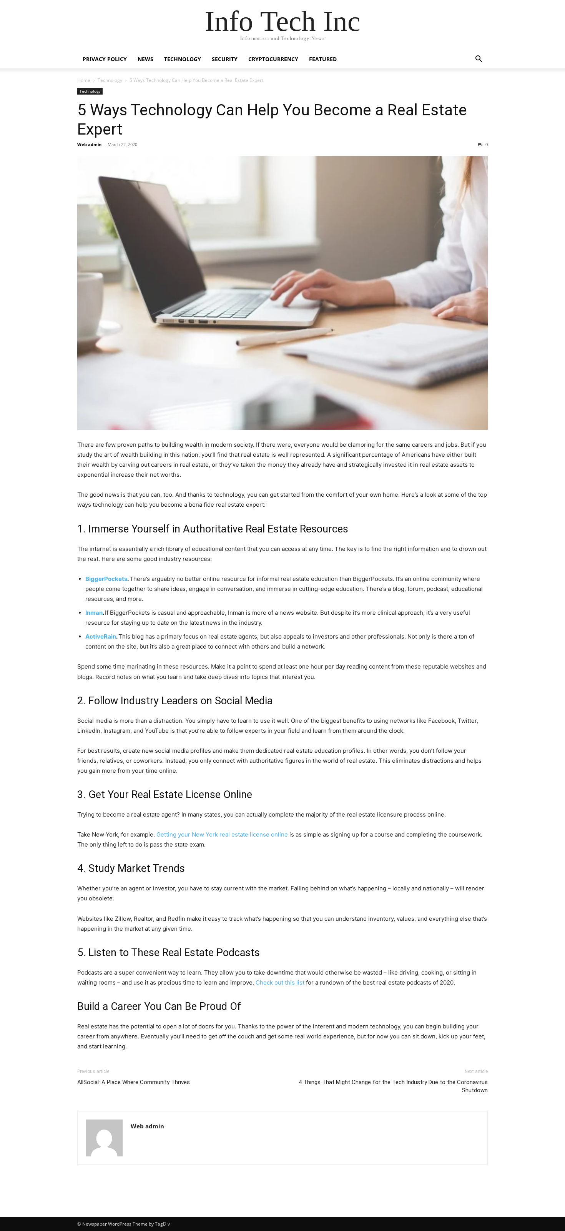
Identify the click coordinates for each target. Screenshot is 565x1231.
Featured (323, 59)
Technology (182, 59)
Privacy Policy (105, 59)
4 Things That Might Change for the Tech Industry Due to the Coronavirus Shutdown (393, 1086)
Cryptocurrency (273, 59)
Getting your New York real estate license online (222, 834)
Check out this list (280, 982)
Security (225, 59)
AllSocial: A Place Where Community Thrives (133, 1082)
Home (83, 80)
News (145, 59)
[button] (478, 59)
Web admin (89, 144)
